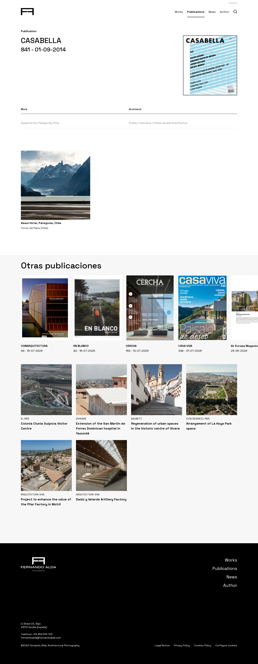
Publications (195, 12)
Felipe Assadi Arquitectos (170, 123)
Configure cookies (226, 645)
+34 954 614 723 (42, 634)
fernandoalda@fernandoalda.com (41, 637)
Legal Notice (162, 645)
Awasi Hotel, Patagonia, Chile (40, 123)
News (212, 12)
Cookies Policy (202, 645)
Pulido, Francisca (140, 123)
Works (179, 12)
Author (224, 12)
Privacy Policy (182, 645)
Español (233, 3)
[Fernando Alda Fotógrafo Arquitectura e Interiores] (27, 11)
